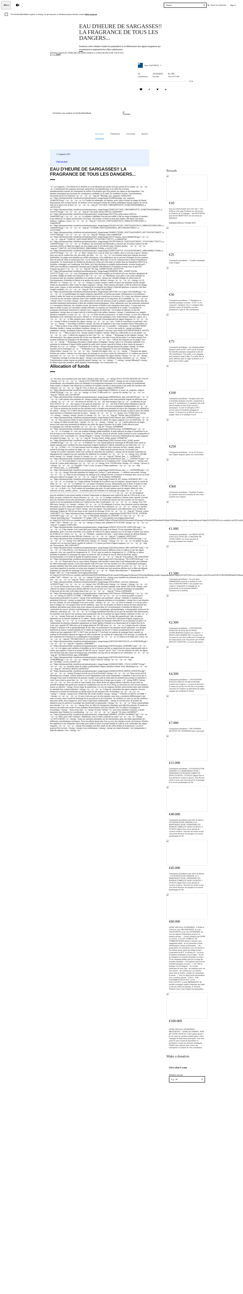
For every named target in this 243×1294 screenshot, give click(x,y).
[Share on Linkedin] (166, 89)
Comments (130, 134)
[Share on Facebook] (149, 89)
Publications (115, 134)
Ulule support (91, 14)
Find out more (62, 161)
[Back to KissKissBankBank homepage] (16, 5)
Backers (144, 134)
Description (99, 134)
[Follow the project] (141, 89)
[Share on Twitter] (157, 89)
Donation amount (176, 1075)
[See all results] (204, 5)
